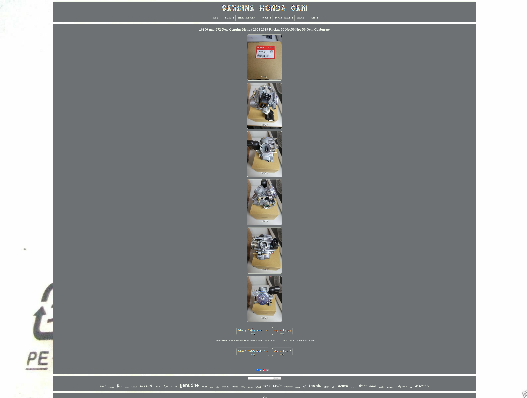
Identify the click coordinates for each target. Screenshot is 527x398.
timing (235, 386)
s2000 (134, 386)
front (363, 385)
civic (277, 385)
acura (343, 386)
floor (326, 387)
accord (146, 385)
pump (250, 387)
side (174, 386)
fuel (103, 386)
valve (333, 387)
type (411, 387)
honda (315, 385)
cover (204, 386)
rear (267, 386)
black (297, 387)
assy (243, 386)
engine (225, 386)
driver (127, 387)
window (390, 387)
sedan (211, 387)
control (353, 387)
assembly (422, 386)
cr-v (157, 386)
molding (381, 387)
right (166, 386)
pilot (217, 387)
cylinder (288, 386)
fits (119, 385)
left (304, 386)
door (372, 386)
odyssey (401, 386)
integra (111, 387)
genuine (189, 385)
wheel (258, 387)
